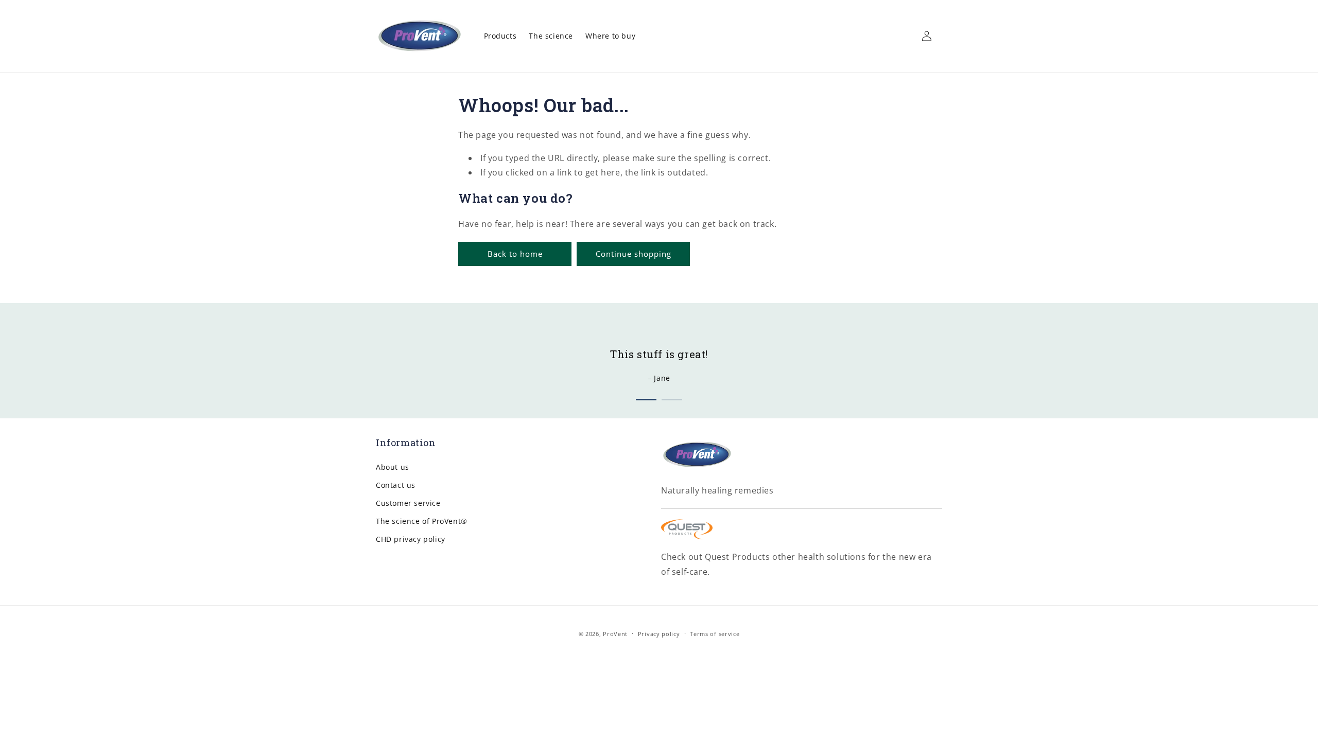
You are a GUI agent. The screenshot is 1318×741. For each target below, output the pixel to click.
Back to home (515, 254)
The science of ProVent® (421, 521)
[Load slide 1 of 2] (646, 397)
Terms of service (714, 634)
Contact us (395, 485)
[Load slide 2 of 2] (672, 397)
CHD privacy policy (410, 539)
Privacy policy (659, 634)
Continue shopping (633, 254)
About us (392, 467)
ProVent (615, 634)
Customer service (408, 503)
